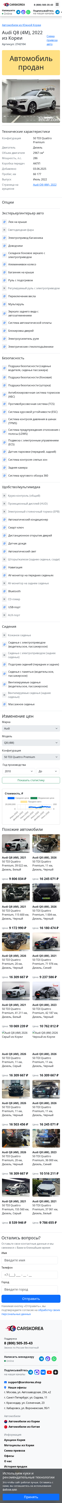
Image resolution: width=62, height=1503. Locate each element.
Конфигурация (11, 750)
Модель (7, 736)
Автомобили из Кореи (24, 1421)
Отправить (31, 1298)
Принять (31, 1497)
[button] (53, 101)
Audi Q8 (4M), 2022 (45, 185)
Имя (4, 1253)
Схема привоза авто (52, 40)
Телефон (7, 1267)
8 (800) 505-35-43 (43, 4)
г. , (27, 1392)
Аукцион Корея (14, 1440)
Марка (6, 722)
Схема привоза (14, 1450)
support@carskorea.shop (24, 1382)
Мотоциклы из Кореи (19, 1445)
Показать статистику (31, 780)
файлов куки (10, 1489)
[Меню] (57, 4)
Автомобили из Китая (24, 1426)
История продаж (15, 1466)
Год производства (14, 765)
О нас (8, 1461)
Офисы (9, 1456)
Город (5, 1282)
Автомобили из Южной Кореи (21, 25)
